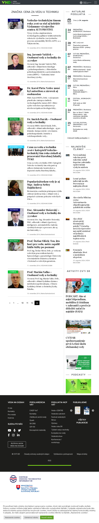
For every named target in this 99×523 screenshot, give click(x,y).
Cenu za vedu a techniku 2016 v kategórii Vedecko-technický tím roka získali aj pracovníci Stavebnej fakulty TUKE (44, 153)
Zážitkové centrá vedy (38, 417)
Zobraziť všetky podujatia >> (78, 138)
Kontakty (11, 411)
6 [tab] (82, 416)
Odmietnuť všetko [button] (31, 517)
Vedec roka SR (56, 426)
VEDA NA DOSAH (46, 48)
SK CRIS (33, 424)
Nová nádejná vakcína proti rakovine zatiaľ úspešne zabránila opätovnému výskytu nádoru (81, 160)
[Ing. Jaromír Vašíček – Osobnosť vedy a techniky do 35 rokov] (16, 61)
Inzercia (11, 418)
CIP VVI (32, 427)
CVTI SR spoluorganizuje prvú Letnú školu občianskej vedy (76, 342)
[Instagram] (13, 435)
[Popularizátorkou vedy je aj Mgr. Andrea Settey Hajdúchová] (16, 188)
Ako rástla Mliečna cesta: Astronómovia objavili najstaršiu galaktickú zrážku (82, 202)
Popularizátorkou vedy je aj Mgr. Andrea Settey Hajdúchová (43, 184)
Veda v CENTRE (57, 410)
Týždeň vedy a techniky (60, 430)
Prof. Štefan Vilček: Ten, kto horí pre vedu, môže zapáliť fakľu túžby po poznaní (43, 244)
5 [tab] (89, 413)
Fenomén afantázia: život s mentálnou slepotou (80, 253)
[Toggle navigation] (95, 2)
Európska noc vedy (58, 433)
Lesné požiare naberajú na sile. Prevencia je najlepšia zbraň (80, 182)
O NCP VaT (34, 410)
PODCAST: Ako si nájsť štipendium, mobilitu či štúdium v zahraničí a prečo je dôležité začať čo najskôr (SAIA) (78, 303)
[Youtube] (9, 430)
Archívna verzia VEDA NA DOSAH (17, 444)
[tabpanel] (77, 411)
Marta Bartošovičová (48, 81)
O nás (10, 408)
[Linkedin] (18, 435)
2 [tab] (78, 413)
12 (32, 303)
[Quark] (86, 411)
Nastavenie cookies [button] (12, 517)
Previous (71, 410)
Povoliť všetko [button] (47, 517)
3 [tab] (82, 413)
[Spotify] (15, 430)
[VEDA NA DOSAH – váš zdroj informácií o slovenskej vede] (10, 2)
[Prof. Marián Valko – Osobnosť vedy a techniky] (16, 279)
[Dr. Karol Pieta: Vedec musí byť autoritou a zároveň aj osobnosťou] (16, 91)
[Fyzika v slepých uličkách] (77, 411)
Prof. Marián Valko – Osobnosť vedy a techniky (42, 273)
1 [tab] (75, 413)
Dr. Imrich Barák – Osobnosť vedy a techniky (44, 120)
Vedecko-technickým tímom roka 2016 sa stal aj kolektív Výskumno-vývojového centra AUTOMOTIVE (44, 25)
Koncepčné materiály (38, 430)
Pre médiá (12, 415)
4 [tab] (86, 413)
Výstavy (54, 423)
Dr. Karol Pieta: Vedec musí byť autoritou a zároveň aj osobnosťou (43, 91)
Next (93, 410)
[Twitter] (19, 430)
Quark (32, 420)
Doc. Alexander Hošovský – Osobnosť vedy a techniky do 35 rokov (44, 213)
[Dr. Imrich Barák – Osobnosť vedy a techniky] (16, 126)
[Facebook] (9, 435)
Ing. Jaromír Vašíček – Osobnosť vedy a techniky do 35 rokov (44, 57)
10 (22, 303)
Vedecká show (56, 436)
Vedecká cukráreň (58, 414)
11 (27, 303)
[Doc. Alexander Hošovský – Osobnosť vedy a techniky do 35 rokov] (16, 217)
